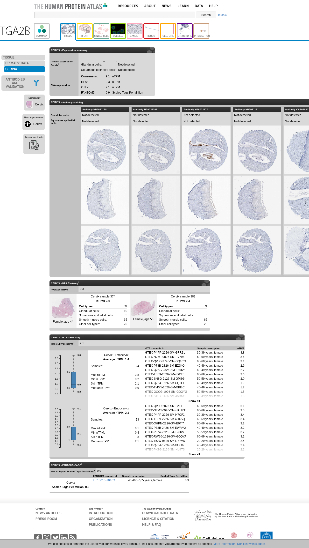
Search (206, 15)
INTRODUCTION (100, 513)
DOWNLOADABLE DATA (160, 513)
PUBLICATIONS (100, 524)
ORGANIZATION (100, 519)
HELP (213, 5)
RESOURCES (128, 5)
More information (224, 544)
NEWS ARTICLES (48, 513)
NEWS (167, 5)
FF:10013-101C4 (104, 480)
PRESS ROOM (46, 519)
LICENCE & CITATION (158, 519)
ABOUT (150, 5)
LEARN (183, 5)
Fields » (222, 15)
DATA (199, 5)
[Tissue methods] (34, 146)
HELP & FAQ (151, 524)
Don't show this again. (251, 544)
